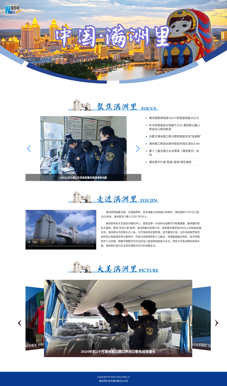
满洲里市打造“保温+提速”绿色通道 (170, 162)
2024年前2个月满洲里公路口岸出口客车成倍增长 (118, 351)
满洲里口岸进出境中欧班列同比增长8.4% (174, 143)
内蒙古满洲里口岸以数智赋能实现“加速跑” (175, 136)
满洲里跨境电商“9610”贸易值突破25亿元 (174, 118)
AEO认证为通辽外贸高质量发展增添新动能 (83, 177)
